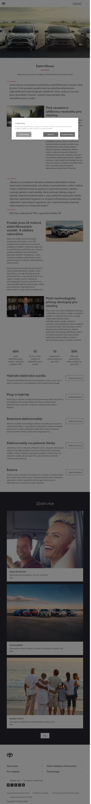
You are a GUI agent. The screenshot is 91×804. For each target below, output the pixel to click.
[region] (45, 129)
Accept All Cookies (67, 134)
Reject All (51, 134)
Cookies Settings (23, 134)
